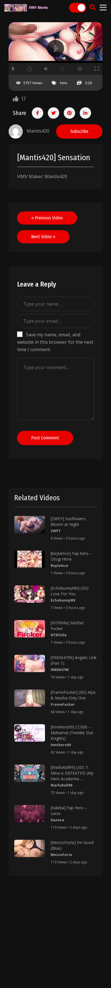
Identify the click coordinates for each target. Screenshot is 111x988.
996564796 (60, 669)
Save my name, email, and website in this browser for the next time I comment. (55, 342)
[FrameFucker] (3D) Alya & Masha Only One (73, 695)
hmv (63, 82)
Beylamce (59, 565)
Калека (57, 820)
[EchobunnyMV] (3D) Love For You (70, 590)
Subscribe (79, 131)
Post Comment (45, 438)
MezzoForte (61, 854)
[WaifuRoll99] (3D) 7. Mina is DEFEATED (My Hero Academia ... (72, 773)
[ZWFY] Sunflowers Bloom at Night (68, 521)
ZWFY (56, 530)
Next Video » (43, 236)
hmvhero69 (61, 744)
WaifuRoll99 (61, 785)
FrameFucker (63, 704)
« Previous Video (47, 218)
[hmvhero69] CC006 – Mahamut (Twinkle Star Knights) (72, 732)
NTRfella (59, 635)
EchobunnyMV (63, 600)
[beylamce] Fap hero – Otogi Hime (71, 556)
